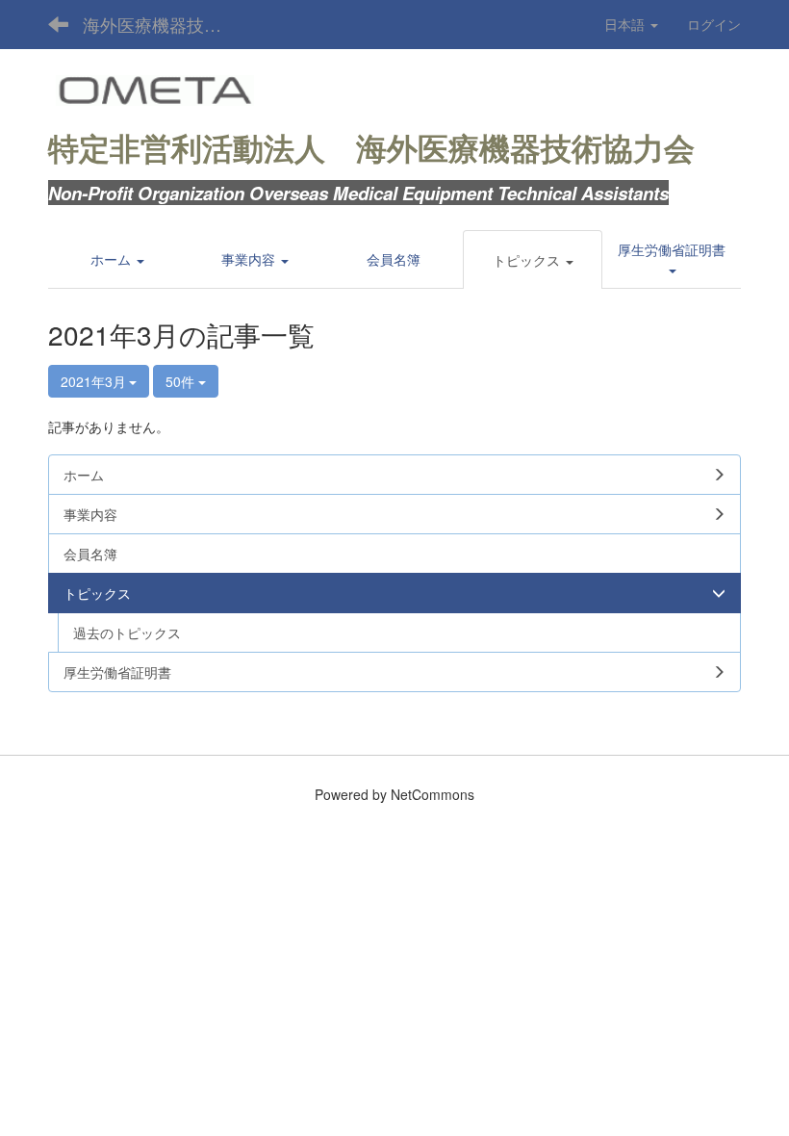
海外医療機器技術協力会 (164, 24)
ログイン (714, 24)
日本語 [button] (626, 24)
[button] (533, 260)
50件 (181, 381)
